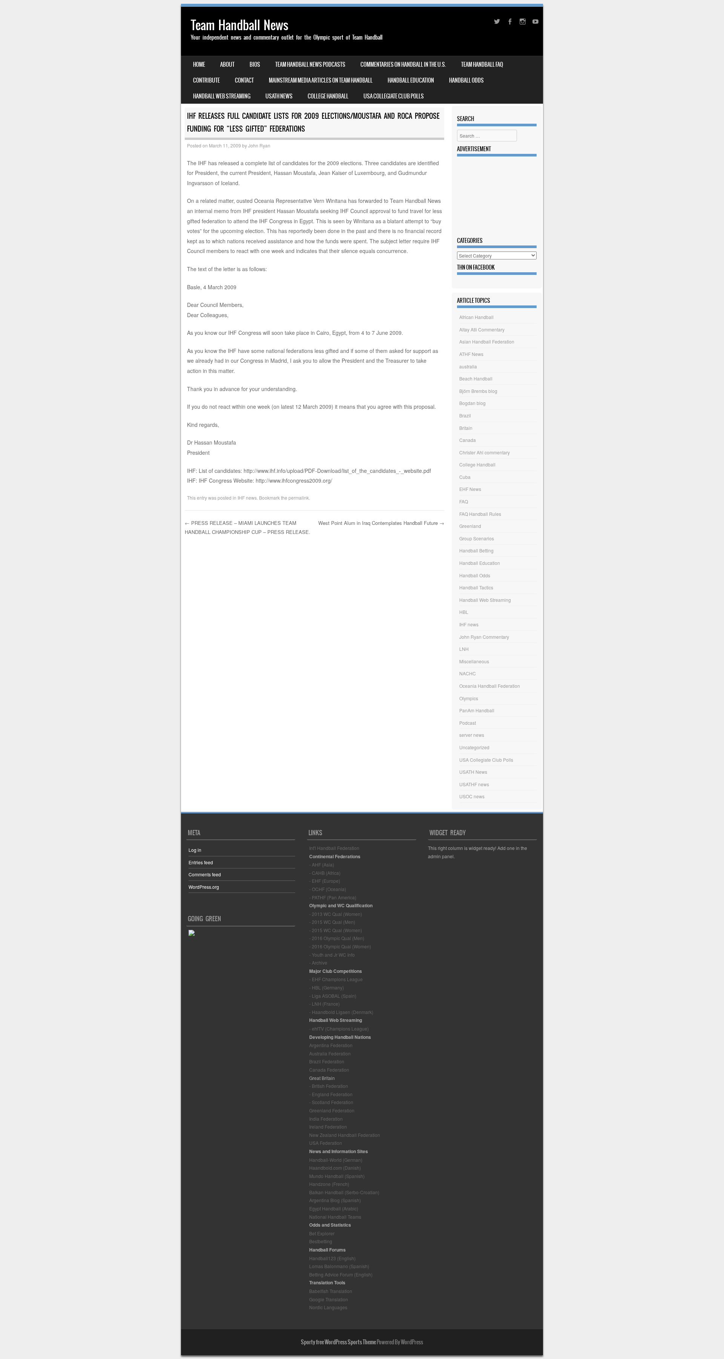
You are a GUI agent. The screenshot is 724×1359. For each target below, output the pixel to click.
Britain (465, 428)
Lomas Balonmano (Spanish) (339, 1266)
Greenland (470, 526)
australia (468, 366)
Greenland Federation (331, 1110)
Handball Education (411, 80)
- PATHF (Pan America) (332, 897)
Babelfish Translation (330, 1291)
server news (471, 735)
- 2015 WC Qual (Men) (332, 922)
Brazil (465, 415)
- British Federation (328, 1086)
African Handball (476, 317)
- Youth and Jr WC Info (332, 954)
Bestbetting (320, 1241)
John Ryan (259, 145)
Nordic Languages (328, 1307)
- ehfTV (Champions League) (339, 1028)
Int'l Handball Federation (334, 848)
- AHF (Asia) (321, 864)
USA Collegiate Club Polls (394, 96)
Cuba (465, 477)
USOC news (472, 796)
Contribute (206, 80)
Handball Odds (466, 80)
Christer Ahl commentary (484, 452)
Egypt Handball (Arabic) (333, 1208)
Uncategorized (474, 747)
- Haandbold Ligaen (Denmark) (341, 1012)
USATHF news (474, 784)
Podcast (467, 722)
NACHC (467, 673)
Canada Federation (329, 1069)
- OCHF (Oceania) (327, 889)
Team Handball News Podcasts (310, 64)
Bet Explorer (321, 1233)
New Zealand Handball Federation (344, 1135)
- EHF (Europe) (324, 880)
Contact (244, 80)
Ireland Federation (328, 1126)
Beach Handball (475, 378)
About (227, 64)
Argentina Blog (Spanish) (335, 1200)
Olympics (468, 698)
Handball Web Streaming (221, 96)
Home (199, 64)
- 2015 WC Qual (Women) (335, 930)
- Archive (318, 962)
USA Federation (325, 1143)
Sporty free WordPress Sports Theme (338, 1342)
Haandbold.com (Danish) (335, 1167)
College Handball (328, 96)
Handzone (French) (329, 1184)
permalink (298, 497)
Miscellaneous (474, 661)
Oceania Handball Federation (489, 686)
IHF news (247, 497)
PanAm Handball (476, 710)
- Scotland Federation (331, 1102)
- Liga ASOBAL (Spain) (332, 995)
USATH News (279, 96)
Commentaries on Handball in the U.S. (403, 64)
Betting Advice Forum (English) (341, 1274)
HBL (463, 612)
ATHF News (471, 354)
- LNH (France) (324, 1003)
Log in (195, 850)
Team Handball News (239, 25)
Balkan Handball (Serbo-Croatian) (344, 1192)
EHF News (470, 489)
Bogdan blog (472, 403)
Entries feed (201, 862)
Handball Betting (476, 550)
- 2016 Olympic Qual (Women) (340, 946)
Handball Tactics (476, 587)
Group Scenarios (476, 538)
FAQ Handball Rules (480, 514)
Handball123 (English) (332, 1258)
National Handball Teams (335, 1216)
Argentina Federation (331, 1045)
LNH (464, 649)
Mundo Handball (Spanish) (337, 1176)
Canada (467, 440)
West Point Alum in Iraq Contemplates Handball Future (381, 522)
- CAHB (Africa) (325, 873)
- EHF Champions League (336, 979)
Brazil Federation (326, 1061)
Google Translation (328, 1299)
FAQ (463, 501)
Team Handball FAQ (482, 64)
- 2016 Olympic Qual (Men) (336, 938)
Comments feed (205, 874)
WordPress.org (204, 887)
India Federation (326, 1118)
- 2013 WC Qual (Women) (335, 914)
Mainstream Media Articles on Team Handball (321, 80)
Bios (255, 64)
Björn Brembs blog (478, 391)
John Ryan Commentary (484, 636)
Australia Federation (330, 1053)
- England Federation (331, 1094)
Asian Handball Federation (486, 341)
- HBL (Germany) (326, 987)
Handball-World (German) (335, 1160)
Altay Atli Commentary (482, 329)
